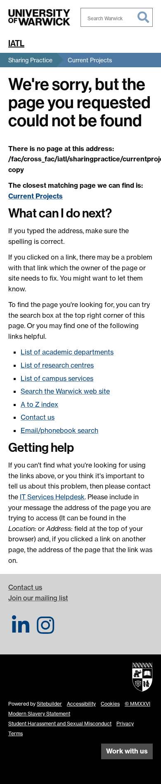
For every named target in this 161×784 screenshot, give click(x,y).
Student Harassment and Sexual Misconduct (59, 723)
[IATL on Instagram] (45, 630)
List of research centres (57, 365)
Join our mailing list (38, 598)
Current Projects (90, 60)
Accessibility (81, 704)
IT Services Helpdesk (52, 497)
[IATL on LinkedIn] (20, 630)
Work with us (127, 751)
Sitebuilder (49, 704)
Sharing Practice (30, 60)
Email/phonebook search (59, 430)
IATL (16, 43)
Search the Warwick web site (65, 391)
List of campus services (57, 378)
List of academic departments (67, 352)
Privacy (125, 723)
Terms (15, 733)
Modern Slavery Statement (39, 714)
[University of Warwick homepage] (39, 17)
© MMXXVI (137, 704)
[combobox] (116, 17)
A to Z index (39, 404)
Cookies (110, 704)
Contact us (37, 417)
